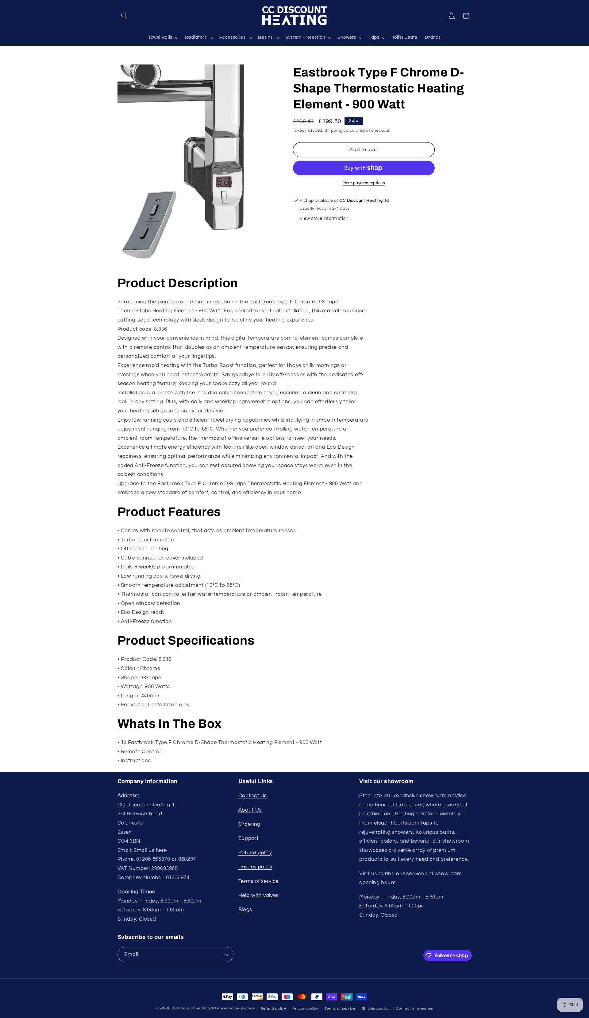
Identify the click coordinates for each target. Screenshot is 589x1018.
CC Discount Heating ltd (193, 1008)
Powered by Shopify (235, 1008)
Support (248, 838)
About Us (250, 810)
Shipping (334, 131)
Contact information (414, 1008)
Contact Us (252, 795)
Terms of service (258, 881)
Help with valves (258, 895)
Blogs (245, 909)
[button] (124, 16)
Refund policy (255, 853)
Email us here (150, 850)
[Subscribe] (226, 954)
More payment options (364, 183)
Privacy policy (255, 867)
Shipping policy (376, 1008)
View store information (324, 218)
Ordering (249, 824)
